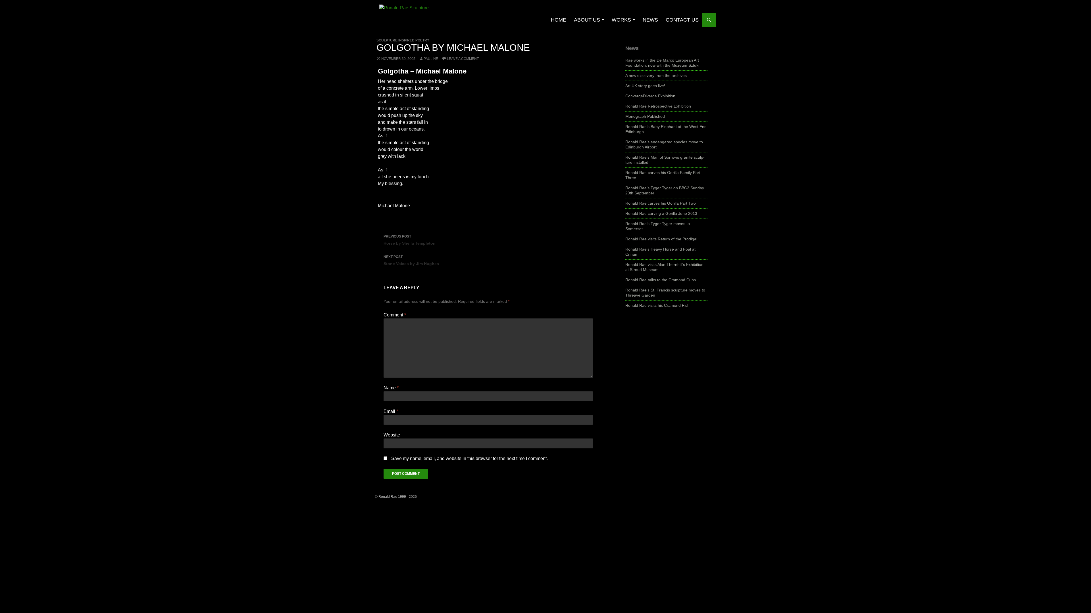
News (650, 20)
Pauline (431, 59)
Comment (395, 314)
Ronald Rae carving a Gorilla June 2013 (661, 213)
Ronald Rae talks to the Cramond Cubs (660, 280)
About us (587, 20)
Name (391, 387)
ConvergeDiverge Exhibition (650, 96)
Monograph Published (645, 116)
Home (558, 20)
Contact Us (682, 20)
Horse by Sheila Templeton (410, 239)
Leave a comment (463, 59)
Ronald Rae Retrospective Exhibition (658, 106)
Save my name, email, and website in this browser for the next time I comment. (469, 458)
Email (391, 411)
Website (392, 435)
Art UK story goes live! (645, 85)
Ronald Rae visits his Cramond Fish (657, 305)
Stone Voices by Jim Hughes (411, 260)
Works (621, 20)
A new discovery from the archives (656, 75)
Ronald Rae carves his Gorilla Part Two (660, 203)
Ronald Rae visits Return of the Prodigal (661, 239)
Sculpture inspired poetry (402, 40)
